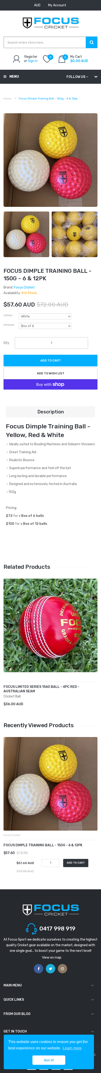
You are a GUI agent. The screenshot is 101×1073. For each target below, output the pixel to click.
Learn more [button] (72, 1048)
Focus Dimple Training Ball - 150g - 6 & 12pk (43, 845)
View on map (51, 958)
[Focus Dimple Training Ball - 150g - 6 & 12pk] (26, 234)
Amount (9, 324)
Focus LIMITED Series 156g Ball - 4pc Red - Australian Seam (41, 689)
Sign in (33, 61)
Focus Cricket (24, 287)
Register (30, 57)
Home (7, 98)
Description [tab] (50, 412)
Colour (8, 315)
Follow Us (75, 77)
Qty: (7, 343)
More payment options (50, 381)
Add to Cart (50, 360)
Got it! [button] (49, 1060)
